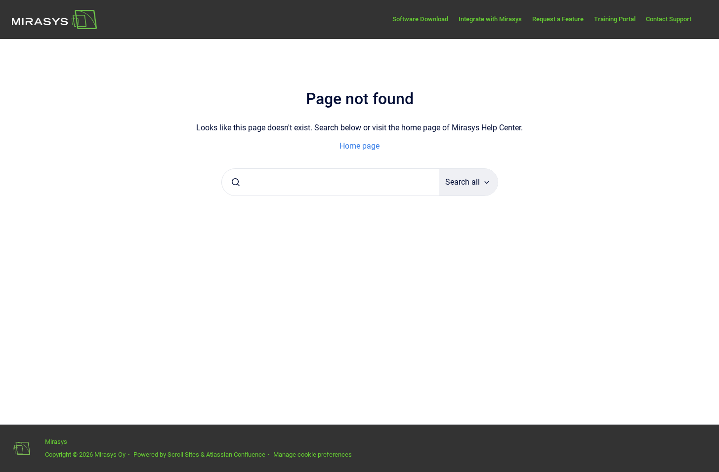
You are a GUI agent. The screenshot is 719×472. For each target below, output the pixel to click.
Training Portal (614, 19)
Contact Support (668, 19)
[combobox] (330, 182)
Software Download (420, 19)
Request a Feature (558, 19)
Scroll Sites (183, 454)
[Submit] (236, 182)
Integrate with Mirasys (490, 19)
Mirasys (56, 441)
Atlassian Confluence (235, 454)
